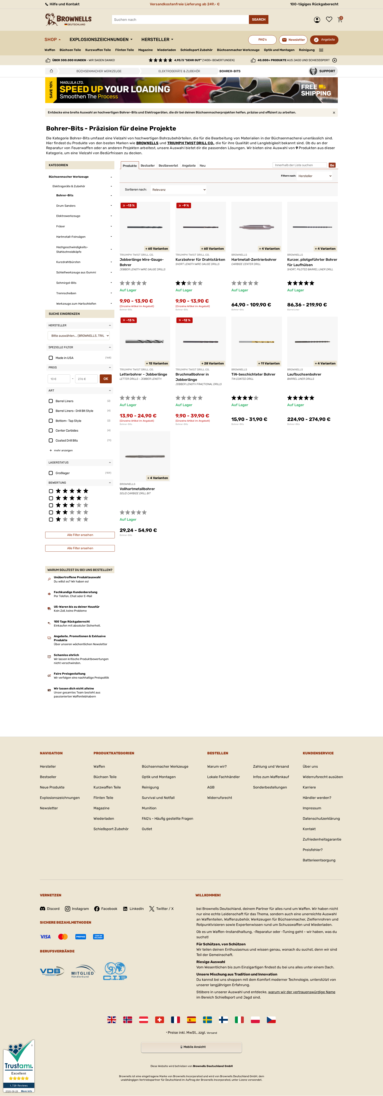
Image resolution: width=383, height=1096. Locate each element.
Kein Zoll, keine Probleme (70, 610)
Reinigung (307, 50)
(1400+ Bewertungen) (204, 60)
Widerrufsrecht (219, 798)
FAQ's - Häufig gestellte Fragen (167, 818)
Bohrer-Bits (126, 309)
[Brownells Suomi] (223, 1019)
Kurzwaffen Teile (98, 50)
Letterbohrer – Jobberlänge (143, 374)
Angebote (328, 39)
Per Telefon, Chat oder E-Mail (73, 596)
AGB (211, 787)
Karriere (309, 787)
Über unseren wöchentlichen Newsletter (80, 644)
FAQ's (262, 39)
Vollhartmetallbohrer (137, 489)
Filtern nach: (288, 175)
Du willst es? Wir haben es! (71, 581)
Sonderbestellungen (270, 787)
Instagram (80, 909)
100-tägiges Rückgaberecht (314, 4)
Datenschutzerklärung (321, 818)
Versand (212, 1032)
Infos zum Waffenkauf (271, 777)
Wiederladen (166, 50)
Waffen (50, 50)
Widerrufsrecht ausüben (323, 777)
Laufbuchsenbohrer (304, 374)
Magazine (145, 50)
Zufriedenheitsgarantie (322, 839)
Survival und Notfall (158, 798)
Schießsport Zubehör (196, 50)
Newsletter (49, 808)
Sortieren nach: (136, 189)
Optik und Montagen (279, 50)
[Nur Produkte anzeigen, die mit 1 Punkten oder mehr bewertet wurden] (79, 519)
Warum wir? (217, 766)
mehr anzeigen (63, 450)
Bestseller (48, 777)
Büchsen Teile (70, 50)
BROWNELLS (147, 143)
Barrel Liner (293, 309)
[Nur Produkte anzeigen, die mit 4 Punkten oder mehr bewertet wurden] (79, 497)
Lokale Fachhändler (223, 777)
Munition (149, 808)
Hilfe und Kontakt (64, 4)
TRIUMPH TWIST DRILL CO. (190, 143)
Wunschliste (330, 20)
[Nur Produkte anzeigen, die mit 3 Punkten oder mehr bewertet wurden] (79, 504)
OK (106, 379)
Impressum (312, 808)
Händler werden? (317, 798)
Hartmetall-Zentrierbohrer (254, 259)
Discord (53, 909)
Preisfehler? (313, 850)
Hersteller (155, 39)
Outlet (147, 829)
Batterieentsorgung (319, 860)
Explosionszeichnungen (99, 39)
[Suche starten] (258, 19)
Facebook (109, 909)
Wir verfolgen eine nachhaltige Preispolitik (81, 677)
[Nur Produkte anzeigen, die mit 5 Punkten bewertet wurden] (79, 490)
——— (321, 50)
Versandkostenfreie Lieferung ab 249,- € (185, 4)
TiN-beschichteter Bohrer (253, 374)
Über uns (310, 766)
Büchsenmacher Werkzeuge (238, 50)
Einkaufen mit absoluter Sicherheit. (77, 625)
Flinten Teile (124, 50)
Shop (51, 39)
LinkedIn (137, 909)
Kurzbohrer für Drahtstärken (200, 259)
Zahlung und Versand (271, 766)
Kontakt (309, 829)
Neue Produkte (52, 787)
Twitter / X (165, 909)
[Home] (50, 71)
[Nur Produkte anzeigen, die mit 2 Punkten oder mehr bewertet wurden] (79, 512)
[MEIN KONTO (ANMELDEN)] (318, 20)
